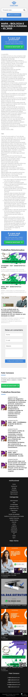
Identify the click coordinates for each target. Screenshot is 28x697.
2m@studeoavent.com (14, 677)
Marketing (14, 528)
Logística (14, 526)
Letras (14, 524)
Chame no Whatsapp (13, 47)
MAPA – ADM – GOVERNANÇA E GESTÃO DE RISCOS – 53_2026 (17, 424)
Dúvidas (14, 488)
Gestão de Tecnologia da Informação (14, 516)
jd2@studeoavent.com (14, 682)
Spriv (14, 537)
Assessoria (14, 486)
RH (14, 534)
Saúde (14, 535)
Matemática (14, 530)
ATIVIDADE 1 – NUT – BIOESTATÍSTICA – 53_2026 (13, 266)
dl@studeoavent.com (13, 687)
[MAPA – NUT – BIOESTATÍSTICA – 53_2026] (14, 279)
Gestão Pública (14, 520)
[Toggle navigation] (2, 19)
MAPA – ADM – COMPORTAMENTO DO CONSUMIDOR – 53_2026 (15, 454)
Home (14, 484)
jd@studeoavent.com (13, 680)
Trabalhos (14, 490)
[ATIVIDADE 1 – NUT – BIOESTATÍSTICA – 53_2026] (14, 258)
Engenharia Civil (14, 508)
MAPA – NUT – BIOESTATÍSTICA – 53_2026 (11, 287)
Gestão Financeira (14, 518)
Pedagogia (14, 532)
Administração (14, 500)
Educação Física (14, 506)
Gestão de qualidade (14, 514)
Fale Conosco (14, 15)
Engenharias (14, 510)
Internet (14, 522)
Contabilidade (14, 504)
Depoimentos (14, 492)
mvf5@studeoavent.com (13, 684)
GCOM (14, 512)
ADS (14, 502)
